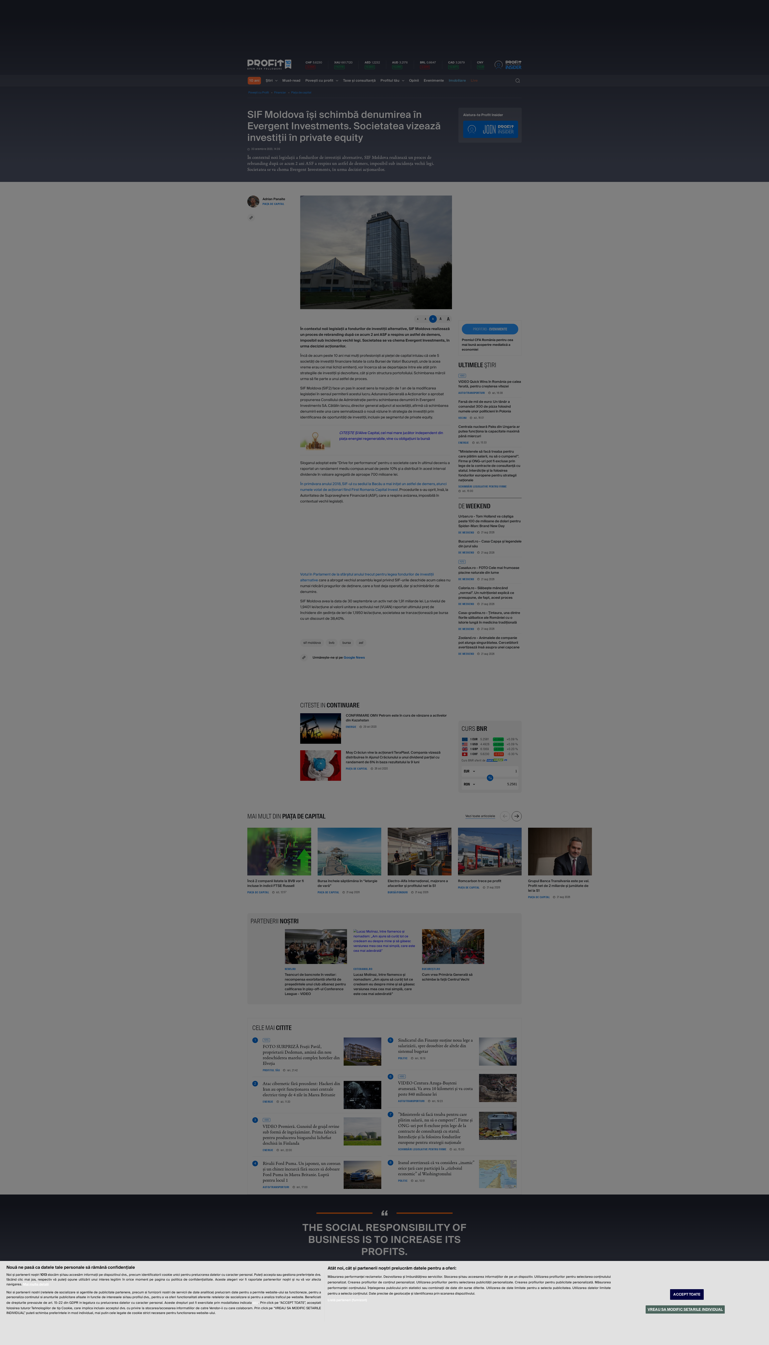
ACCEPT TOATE (687, 1294)
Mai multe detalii (36, 1284)
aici (255, 1303)
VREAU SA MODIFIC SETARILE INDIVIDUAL (685, 1309)
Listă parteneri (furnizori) (347, 1300)
